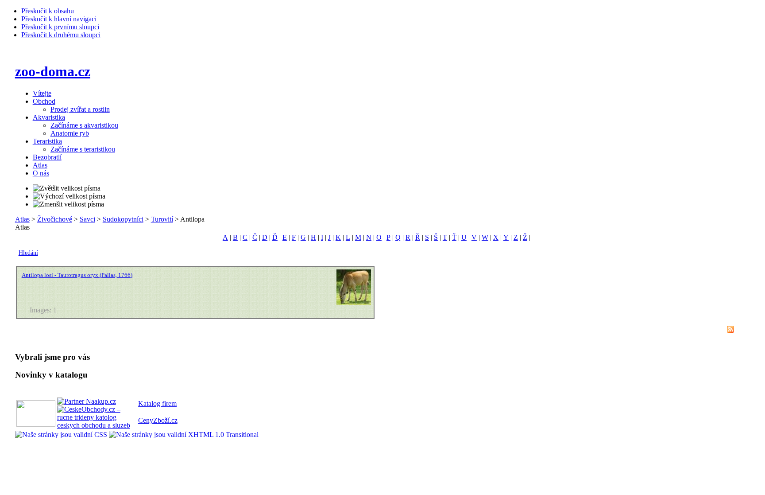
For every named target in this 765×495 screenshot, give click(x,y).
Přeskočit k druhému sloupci (60, 35)
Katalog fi (152, 403)
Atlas (22, 219)
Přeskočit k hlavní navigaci (59, 19)
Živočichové (54, 219)
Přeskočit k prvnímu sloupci (60, 27)
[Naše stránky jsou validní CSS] (62, 434)
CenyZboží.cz (158, 420)
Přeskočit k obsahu (47, 11)
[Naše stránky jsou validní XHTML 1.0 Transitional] (184, 434)
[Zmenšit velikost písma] (68, 204)
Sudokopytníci (123, 219)
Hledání (28, 252)
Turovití (162, 219)
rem (171, 403)
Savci (87, 219)
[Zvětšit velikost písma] (66, 188)
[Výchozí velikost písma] (69, 196)
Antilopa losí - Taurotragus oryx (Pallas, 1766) (77, 275)
